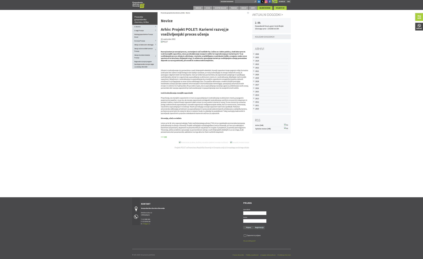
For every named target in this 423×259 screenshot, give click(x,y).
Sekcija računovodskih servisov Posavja (143, 50)
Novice (188, 13)
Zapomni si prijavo (254, 235)
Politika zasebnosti (252, 255)
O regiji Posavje (139, 30)
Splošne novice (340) (263, 129)
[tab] (198, 8)
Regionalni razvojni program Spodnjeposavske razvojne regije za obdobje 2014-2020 (144, 64)
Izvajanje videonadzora (268, 255)
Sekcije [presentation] (198, 8)
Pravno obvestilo (238, 255)
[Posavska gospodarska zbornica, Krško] (138, 4)
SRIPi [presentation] (253, 8)
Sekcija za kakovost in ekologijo (144, 45)
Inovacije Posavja (139, 41)
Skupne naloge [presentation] (220, 8)
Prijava (248, 227)
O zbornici (137, 27)
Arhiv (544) (259, 125)
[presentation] (208, 8)
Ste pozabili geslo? (249, 241)
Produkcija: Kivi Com (284, 255)
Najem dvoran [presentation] (265, 8)
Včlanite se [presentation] (280, 8)
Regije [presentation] (243, 8)
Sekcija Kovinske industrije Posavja (142, 56)
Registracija (259, 227)
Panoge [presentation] (234, 8)
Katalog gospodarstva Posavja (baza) (143, 35)
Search (255, 1)
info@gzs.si (146, 224)
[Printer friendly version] (248, 13)
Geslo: (245, 217)
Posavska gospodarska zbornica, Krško (141, 19)
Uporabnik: (246, 209)
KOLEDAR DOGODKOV (265, 36)
